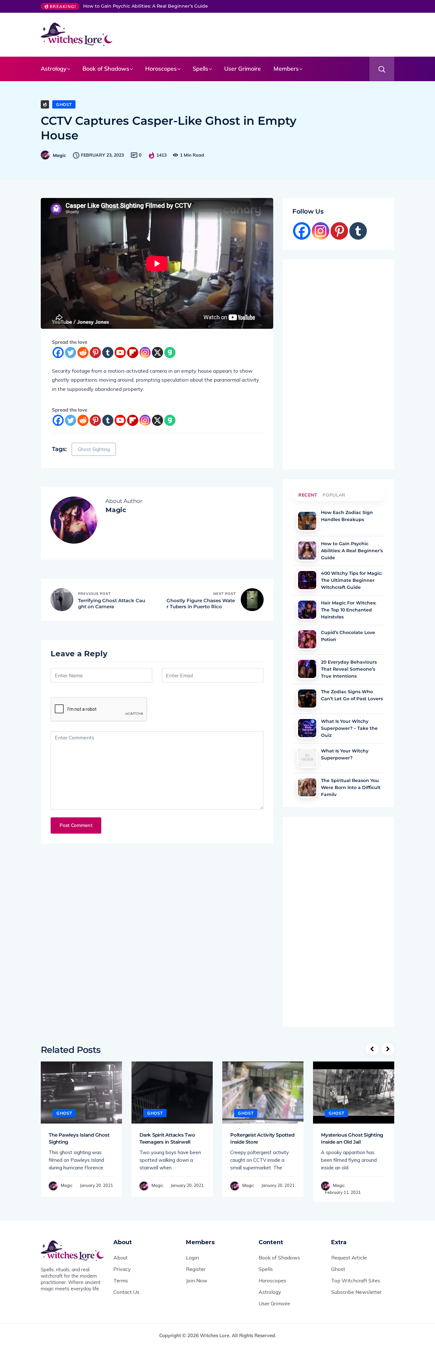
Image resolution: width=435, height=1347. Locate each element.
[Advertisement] (260, 33)
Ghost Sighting (94, 449)
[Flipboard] (132, 352)
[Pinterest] (95, 352)
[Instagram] (145, 352)
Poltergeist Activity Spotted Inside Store (262, 1138)
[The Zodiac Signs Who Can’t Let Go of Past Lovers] (307, 698)
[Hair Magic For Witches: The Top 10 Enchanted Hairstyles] (307, 610)
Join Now (196, 1280)
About (120, 1257)
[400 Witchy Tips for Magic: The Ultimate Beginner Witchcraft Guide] (307, 580)
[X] (157, 352)
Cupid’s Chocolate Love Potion (348, 636)
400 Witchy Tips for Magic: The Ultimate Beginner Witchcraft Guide (351, 579)
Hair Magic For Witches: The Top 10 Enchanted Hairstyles (348, 609)
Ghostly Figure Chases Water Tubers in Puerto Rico (201, 603)
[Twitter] (70, 352)
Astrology (54, 68)
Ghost (64, 104)
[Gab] (169, 352)
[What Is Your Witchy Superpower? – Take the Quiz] (307, 728)
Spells (200, 68)
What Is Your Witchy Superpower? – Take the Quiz (349, 727)
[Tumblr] (107, 352)
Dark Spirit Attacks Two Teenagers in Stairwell (167, 1138)
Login (192, 1257)
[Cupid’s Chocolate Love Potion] (307, 639)
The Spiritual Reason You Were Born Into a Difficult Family (351, 787)
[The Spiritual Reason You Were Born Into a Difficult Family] (307, 787)
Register (195, 1269)
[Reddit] (83, 352)
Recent (307, 495)
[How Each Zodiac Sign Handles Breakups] (307, 521)
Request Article (349, 1257)
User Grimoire (242, 68)
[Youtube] (120, 352)
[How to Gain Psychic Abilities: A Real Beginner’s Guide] (307, 550)
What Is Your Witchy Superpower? (344, 754)
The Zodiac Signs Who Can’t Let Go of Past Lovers (352, 695)
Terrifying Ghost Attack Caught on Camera (111, 603)
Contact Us (126, 1292)
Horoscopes (161, 68)
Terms (120, 1280)
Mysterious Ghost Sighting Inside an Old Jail (352, 1138)
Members (286, 68)
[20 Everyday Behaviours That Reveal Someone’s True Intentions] (307, 669)
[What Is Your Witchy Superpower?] (307, 758)
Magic (59, 155)
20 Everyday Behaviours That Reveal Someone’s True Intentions (349, 668)
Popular (334, 495)
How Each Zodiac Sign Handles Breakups (347, 516)
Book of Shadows (105, 68)
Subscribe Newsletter (356, 1292)
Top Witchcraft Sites (355, 1280)
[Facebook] (58, 352)
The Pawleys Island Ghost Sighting (79, 1138)
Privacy (122, 1269)
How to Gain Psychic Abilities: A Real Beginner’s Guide (145, 6)
